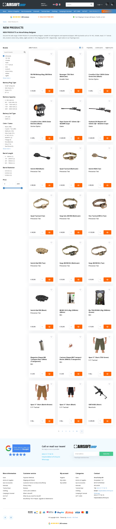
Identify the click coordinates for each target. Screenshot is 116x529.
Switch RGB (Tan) (95, 169)
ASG (6, 67)
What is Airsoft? (27, 493)
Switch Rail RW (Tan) (38, 263)
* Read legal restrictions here (81, 457)
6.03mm (8, 173)
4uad (6, 62)
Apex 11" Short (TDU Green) (99, 357)
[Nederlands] (54, 5)
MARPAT (8, 137)
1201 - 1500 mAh (11, 104)
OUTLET (84, 11)
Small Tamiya (10, 86)
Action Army (9, 71)
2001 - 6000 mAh (11, 109)
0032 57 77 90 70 (47, 454)
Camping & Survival (65, 11)
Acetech (7, 69)
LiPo (7, 117)
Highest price (109, 48)
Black (8, 127)
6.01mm (8, 171)
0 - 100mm (9, 156)
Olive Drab (9, 133)
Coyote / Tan (10, 129)
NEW (4, 498)
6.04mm (8, 175)
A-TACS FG (9, 135)
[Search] (91, 5)
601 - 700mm (10, 163)
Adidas (7, 73)
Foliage (8, 140)
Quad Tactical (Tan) (38, 216)
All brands (8, 56)
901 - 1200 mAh (11, 102)
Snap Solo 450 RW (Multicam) (70, 216)
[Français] (60, 5)
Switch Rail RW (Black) (38, 310)
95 (77, 431)
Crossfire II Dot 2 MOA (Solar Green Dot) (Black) (99, 75)
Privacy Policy (27, 485)
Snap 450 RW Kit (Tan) (96, 263)
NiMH (7, 119)
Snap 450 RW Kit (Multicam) (69, 263)
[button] (19, 17)
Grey (8, 144)
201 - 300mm (10, 161)
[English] (57, 5)
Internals (36, 11)
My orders (63, 480)
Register (62, 477)
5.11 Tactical (9, 65)
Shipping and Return (29, 480)
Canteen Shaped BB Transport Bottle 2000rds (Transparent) (70, 358)
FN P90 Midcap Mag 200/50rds (41, 74)
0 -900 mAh (9, 100)
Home (5, 22)
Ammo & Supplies (13, 11)
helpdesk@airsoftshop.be (51, 457)
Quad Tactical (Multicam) (69, 169)
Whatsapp (45, 460)
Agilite (7, 75)
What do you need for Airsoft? (32, 496)
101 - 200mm (10, 159)
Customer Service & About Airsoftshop (34, 483)
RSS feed (75, 517)
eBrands (69, 517)
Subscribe (106, 454)
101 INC (7, 58)
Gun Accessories (26, 11)
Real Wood (9, 146)
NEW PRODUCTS (94, 11)
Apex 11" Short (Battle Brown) (41, 405)
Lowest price (99, 48)
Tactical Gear (45, 11)
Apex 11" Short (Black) (68, 405)
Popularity (90, 48)
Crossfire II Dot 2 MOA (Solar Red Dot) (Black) (41, 123)
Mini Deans (9, 88)
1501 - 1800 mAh (11, 107)
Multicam (9, 131)
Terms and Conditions (29, 491)
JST (7, 92)
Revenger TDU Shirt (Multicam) (67, 75)
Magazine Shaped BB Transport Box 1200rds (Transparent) (39, 359)
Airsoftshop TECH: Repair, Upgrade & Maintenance (38, 498)
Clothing (54, 11)
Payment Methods (28, 477)
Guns (4, 11)
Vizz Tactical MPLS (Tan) (97, 216)
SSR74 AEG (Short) (95, 405)
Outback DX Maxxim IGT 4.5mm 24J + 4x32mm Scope (98, 123)
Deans (8, 90)
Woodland (9, 142)
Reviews (25, 488)
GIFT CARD (77, 11)
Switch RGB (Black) (37, 169)
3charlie (7, 60)
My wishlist (63, 483)
